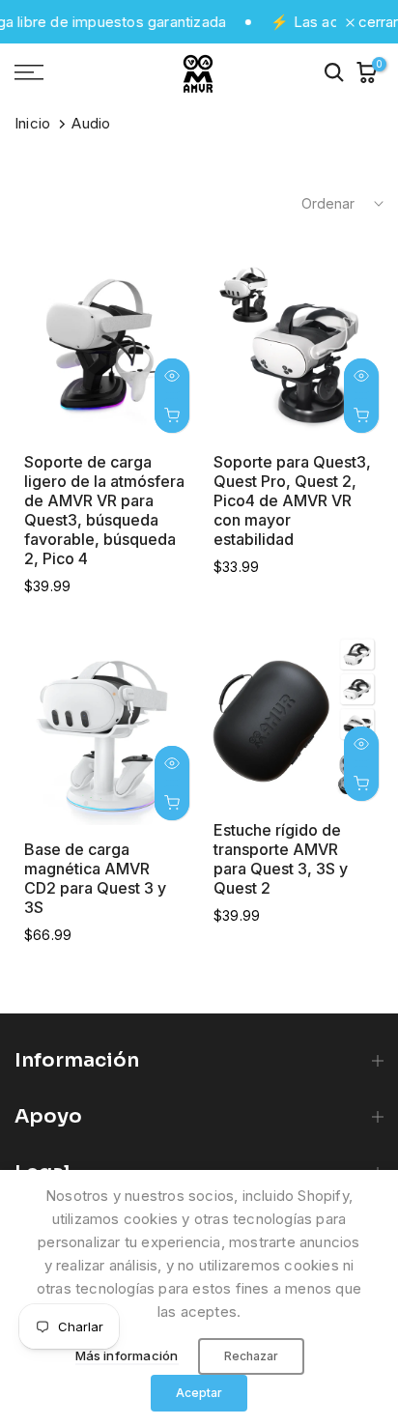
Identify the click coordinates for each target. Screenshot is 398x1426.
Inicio (32, 123)
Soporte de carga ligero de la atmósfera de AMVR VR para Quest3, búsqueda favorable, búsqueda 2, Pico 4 (104, 510)
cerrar (376, 21)
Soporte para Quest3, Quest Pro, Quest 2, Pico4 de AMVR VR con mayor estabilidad (292, 500)
